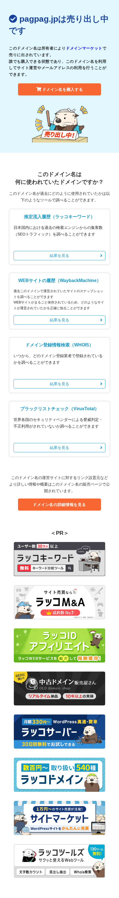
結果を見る (59, 255)
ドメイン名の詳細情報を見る (59, 504)
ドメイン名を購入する (62, 89)
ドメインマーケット (84, 48)
